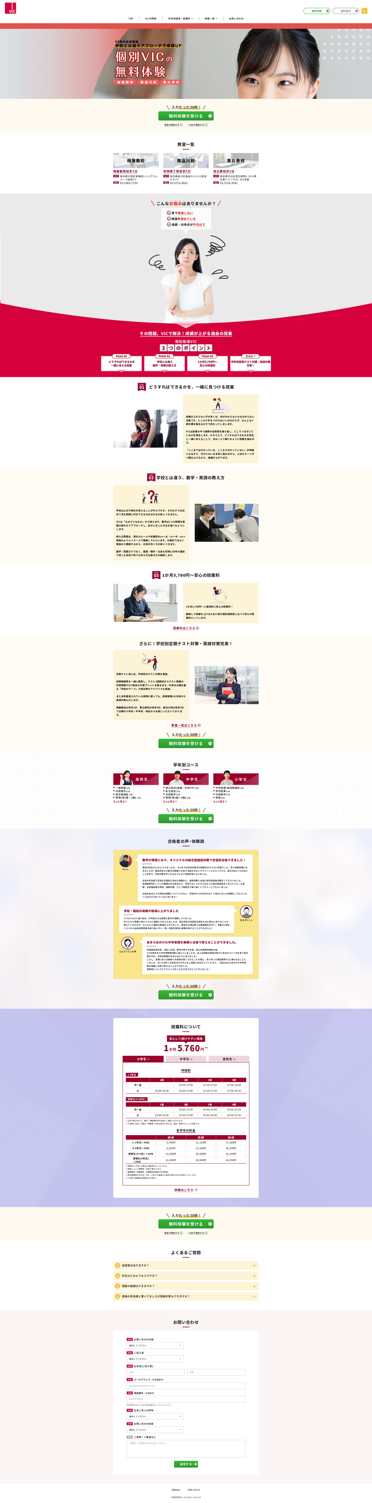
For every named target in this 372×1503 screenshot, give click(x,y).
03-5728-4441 (229, 182)
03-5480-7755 (129, 182)
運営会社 (176, 1489)
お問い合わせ (193, 1489)
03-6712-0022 (179, 182)
